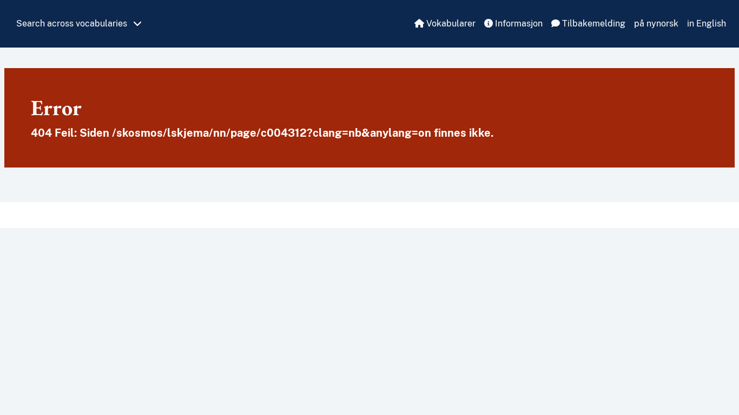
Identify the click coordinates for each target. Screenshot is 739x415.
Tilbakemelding (592, 23)
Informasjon (518, 23)
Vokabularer (450, 23)
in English (706, 23)
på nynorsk (656, 23)
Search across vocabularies (72, 23)
